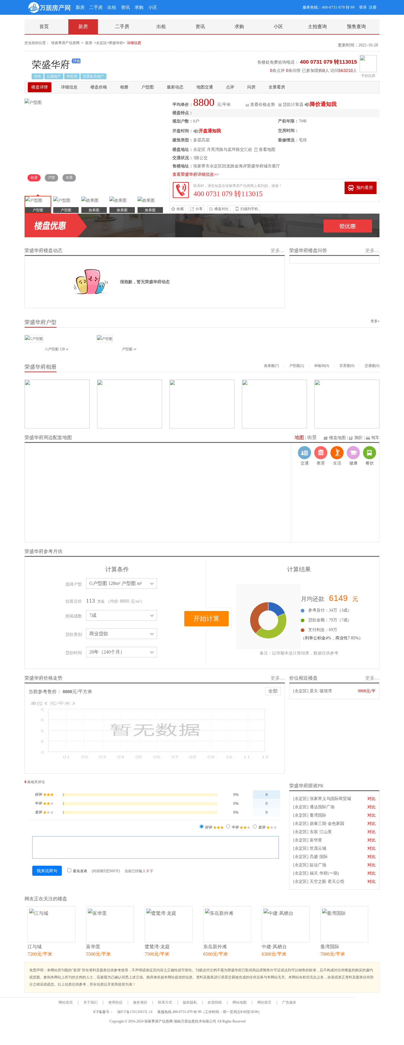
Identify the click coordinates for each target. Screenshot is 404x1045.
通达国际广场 (322, 807)
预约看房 (364, 188)
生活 (337, 463)
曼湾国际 (318, 815)
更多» (375, 321)
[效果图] (94, 205)
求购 (139, 7)
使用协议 (115, 1002)
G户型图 (52, 349)
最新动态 (175, 87)
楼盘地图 (337, 438)
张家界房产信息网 (65, 43)
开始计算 (206, 618)
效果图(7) (271, 366)
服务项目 (140, 1002)
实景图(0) (347, 366)
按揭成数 (73, 616)
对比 (371, 798)
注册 (372, 7)
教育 (321, 463)
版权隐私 (190, 1002)
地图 (299, 437)
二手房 (96, 7)
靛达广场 (318, 865)
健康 (353, 463)
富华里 (316, 840)
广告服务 (289, 1002)
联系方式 (165, 1002)
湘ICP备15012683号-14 (135, 1012)
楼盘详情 (39, 87)
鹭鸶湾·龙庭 (157, 946)
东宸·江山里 (321, 832)
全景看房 (277, 87)
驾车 (375, 438)
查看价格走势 (262, 104)
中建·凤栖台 (274, 946)
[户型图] (33, 102)
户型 (51, 177)
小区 (152, 7)
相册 (124, 87)
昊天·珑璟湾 (321, 691)
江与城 (35, 946)
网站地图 (239, 1002)
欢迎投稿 (215, 1002)
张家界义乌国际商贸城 (330, 798)
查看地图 (267, 149)
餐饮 (370, 463)
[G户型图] (34, 338)
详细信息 (134, 43)
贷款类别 (73, 634)
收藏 (180, 209)
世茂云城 (318, 848)
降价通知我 (323, 104)
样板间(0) (321, 366)
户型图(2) (296, 366)
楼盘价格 (99, 87)
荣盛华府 (51, 64)
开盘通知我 (210, 130)
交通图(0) (372, 366)
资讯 (125, 7)
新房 (80, 7)
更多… (278, 250)
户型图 (147, 87)
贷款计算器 (293, 104)
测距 (358, 438)
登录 (363, 7)
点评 (230, 87)
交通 (304, 463)
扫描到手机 (249, 209)
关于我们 (90, 1002)
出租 (111, 7)
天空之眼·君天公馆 (327, 881)
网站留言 (264, 1002)
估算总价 (73, 601)
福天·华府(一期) (324, 873)
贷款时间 (73, 653)
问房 (251, 87)
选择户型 (73, 584)
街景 (312, 437)
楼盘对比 (221, 209)
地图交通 (204, 87)
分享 (199, 209)
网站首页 (66, 1002)
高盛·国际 (319, 856)
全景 (69, 177)
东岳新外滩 (215, 946)
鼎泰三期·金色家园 (327, 823)
